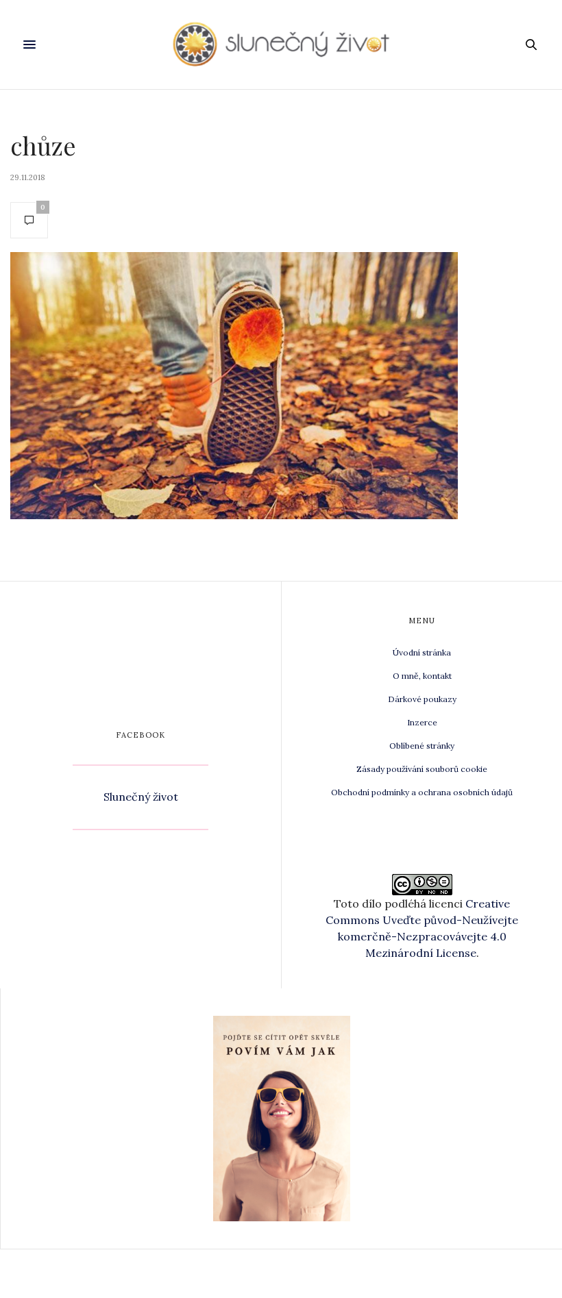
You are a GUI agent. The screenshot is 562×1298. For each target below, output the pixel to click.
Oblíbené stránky (421, 745)
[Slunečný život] (281, 44)
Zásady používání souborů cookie (421, 769)
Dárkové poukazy (422, 699)
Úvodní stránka (422, 652)
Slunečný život (140, 796)
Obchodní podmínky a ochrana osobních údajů (422, 792)
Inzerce (422, 722)
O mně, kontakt (422, 676)
